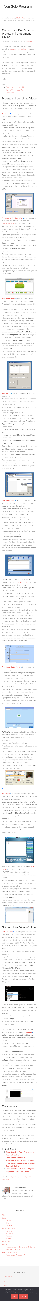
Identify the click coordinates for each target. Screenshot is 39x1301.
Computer (9, 1220)
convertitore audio (21, 582)
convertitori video (8, 223)
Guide (4, 1218)
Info (3, 1281)
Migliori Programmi (17, 1177)
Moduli (4, 1244)
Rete (7, 1223)
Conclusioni (10, 93)
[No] (37, 1294)
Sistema (8, 1238)
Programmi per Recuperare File (16, 1255)
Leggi (23, 1296)
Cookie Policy (7, 1276)
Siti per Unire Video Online (15, 90)
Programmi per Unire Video (15, 87)
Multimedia (5, 1179)
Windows (9, 1225)
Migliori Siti (28, 1177)
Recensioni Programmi (9, 1252)
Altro (3, 1215)
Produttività (9, 1233)
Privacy (4, 1285)
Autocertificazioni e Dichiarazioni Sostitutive (20, 1247)
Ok (14, 1296)
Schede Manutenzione (13, 1249)
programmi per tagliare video (19, 49)
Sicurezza (9, 1236)
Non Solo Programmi (19, 6)
